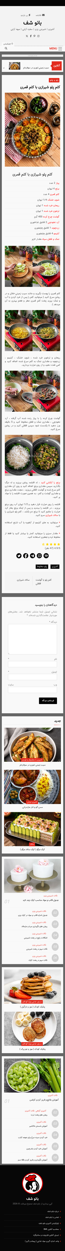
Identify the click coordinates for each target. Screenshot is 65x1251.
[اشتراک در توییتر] (19, 558)
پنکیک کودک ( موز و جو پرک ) (33, 1049)
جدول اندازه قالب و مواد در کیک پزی (32, 915)
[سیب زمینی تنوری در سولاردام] (21, 66)
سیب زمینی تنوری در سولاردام (42, 67)
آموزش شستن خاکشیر (38, 1126)
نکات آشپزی (52, 1095)
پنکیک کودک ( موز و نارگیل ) (32, 1007)
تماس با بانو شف (52, 1217)
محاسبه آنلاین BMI (51, 1229)
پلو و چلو (54, 80)
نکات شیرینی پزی (50, 895)
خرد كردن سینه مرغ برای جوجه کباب (32, 1137)
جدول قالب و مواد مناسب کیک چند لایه (41, 900)
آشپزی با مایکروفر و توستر (32, 759)
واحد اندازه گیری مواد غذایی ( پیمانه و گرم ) (42, 1241)
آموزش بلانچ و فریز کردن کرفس (44, 1100)
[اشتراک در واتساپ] (39, 558)
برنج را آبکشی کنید (50, 483)
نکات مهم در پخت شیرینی (36, 949)
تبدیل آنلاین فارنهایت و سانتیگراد (46, 1235)
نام (32, 659)
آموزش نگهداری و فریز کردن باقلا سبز (32, 1159)
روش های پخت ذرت (39, 1114)
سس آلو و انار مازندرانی (32, 807)
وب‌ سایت (32, 685)
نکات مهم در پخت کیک (38, 960)
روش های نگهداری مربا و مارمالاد (34, 926)
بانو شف (32, 23)
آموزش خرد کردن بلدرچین (36, 1148)
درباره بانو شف (53, 1211)
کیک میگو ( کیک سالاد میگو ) (32, 849)
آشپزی (55, 566)
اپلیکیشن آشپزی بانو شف (49, 1223)
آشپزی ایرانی (32, 802)
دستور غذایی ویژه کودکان (32, 1001)
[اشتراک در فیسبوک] (26, 558)
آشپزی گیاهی (41, 1111)
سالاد (32, 844)
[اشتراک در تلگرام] (32, 558)
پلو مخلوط (42, 566)
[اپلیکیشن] (46, 558)
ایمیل (32, 672)
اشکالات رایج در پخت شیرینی (35, 937)
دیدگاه (53, 622)
